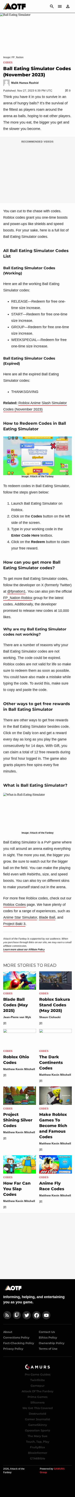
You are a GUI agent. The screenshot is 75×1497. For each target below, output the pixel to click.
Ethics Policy (48, 1337)
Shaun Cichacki (50, 1017)
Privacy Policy (13, 1348)
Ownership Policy (51, 1343)
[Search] (52, 6)
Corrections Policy (16, 1337)
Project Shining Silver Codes (17, 1120)
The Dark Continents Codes (51, 1062)
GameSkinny (37, 1425)
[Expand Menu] (60, 6)
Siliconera (37, 1402)
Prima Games (37, 1397)
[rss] (7, 1315)
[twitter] (26, 1315)
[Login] (68, 6)
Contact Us (47, 1332)
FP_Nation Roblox (17, 598)
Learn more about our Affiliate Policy (24, 949)
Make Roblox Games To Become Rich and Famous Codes (53, 1125)
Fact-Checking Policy (18, 1343)
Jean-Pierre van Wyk (17, 1017)
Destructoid (37, 1413)
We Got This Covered (37, 1408)
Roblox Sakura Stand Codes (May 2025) (54, 1005)
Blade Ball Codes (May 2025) (15, 1005)
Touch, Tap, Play (37, 1441)
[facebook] (36, 1315)
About (7, 1332)
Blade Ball (47, 917)
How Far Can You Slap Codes (17, 1189)
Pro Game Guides (37, 1374)
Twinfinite (37, 1380)
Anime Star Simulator (20, 917)
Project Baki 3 (14, 924)
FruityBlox (37, 1447)
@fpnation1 (16, 591)
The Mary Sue (37, 1436)
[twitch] (17, 1315)
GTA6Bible (37, 1458)
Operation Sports (37, 1430)
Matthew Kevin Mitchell (19, 1069)
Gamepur (38, 1385)
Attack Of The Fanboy (37, 1391)
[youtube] (46, 1315)
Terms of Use (48, 1348)
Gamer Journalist (37, 1419)
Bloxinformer (37, 1453)
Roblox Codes (14, 905)
